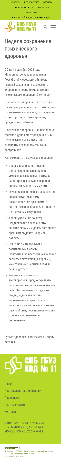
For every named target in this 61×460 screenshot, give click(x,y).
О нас (8, 384)
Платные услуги (15, 405)
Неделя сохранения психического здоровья (28, 48)
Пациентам (12, 397)
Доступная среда (24, 7)
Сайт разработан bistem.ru (15, 456)
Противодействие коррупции (23, 391)
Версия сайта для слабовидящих (31, 17)
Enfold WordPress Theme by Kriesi (22, 453)
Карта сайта (31, 12)
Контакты (11, 411)
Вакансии (43, 7)
